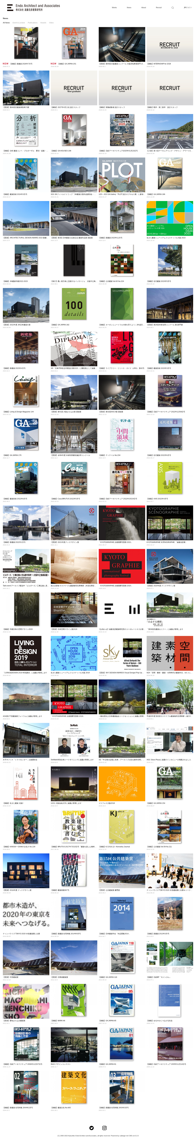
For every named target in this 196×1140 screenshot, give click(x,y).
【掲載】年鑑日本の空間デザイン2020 (18, 629)
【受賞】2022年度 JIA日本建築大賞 (16, 325)
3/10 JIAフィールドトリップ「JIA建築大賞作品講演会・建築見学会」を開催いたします (84, 194)
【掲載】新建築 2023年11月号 (110, 238)
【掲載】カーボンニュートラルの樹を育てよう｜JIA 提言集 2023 (124, 325)
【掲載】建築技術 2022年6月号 (15, 499)
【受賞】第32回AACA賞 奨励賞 (111, 412)
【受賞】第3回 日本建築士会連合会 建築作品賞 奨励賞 (72, 238)
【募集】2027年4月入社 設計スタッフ (65, 107)
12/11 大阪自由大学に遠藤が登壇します (66, 803)
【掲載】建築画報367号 (60, 890)
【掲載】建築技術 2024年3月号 (15, 194)
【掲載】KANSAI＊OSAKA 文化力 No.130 (19, 847)
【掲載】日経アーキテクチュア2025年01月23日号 (118, 151)
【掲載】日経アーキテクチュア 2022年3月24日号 (118, 499)
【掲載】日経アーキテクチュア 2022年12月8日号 (166, 412)
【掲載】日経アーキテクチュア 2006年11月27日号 (22, 1064)
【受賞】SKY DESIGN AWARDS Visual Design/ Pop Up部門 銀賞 (124, 673)
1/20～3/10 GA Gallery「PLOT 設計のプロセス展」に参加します (124, 194)
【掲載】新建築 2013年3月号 (158, 934)
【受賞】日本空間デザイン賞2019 (64, 629)
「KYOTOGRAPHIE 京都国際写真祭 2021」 (116, 542)
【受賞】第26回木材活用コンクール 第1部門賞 (165, 325)
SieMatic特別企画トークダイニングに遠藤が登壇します (72, 760)
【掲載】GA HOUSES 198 (61, 151)
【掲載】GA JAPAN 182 (60, 325)
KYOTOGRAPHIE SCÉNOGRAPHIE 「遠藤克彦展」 (167, 542)
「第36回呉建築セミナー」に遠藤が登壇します (165, 629)
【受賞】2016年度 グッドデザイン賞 (17, 890)
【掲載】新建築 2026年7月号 (21, 64)
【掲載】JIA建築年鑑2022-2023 (15, 281)
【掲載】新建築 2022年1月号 (14, 542)
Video (51, 23)
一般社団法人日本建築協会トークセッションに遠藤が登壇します (124, 716)
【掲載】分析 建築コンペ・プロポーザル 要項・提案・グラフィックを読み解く (34, 151)
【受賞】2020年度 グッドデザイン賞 (161, 586)
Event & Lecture (19, 23)
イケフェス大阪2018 (107, 803)
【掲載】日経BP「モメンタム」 (159, 977)
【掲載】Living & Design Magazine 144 (18, 412)
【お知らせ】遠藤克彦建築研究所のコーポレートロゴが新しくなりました (127, 629)
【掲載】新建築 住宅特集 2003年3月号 (114, 1108)
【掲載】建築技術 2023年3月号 (159, 368)
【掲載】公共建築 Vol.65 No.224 (111, 281)
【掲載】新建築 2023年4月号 (14, 368)
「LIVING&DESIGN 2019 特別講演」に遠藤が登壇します (25, 673)
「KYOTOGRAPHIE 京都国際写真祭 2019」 (68, 716)
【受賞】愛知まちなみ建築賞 (14, 1021)
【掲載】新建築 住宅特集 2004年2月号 (18, 1108)
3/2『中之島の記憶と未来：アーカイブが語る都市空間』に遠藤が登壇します (128, 760)
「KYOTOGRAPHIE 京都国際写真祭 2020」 (116, 586)
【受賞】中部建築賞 (10, 977)
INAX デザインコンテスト (61, 1064)
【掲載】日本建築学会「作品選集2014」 (114, 934)
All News (6, 23)
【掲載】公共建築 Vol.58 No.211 (159, 847)
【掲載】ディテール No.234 (109, 455)
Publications (32, 23)
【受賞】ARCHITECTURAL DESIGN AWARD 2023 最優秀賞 (26, 238)
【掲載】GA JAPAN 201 (67, 64)
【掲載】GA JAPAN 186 (156, 194)
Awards (43, 23)
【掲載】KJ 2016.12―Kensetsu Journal (114, 847)
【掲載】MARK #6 (58, 1021)
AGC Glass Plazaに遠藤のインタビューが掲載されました (169, 760)
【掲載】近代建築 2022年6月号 (159, 455)
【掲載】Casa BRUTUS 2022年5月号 (65, 499)
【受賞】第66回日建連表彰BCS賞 (16, 107)
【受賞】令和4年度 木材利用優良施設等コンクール (70, 455)
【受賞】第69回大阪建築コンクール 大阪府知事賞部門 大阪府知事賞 (125, 64)
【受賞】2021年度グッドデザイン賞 (65, 542)
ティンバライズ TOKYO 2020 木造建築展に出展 (21, 934)
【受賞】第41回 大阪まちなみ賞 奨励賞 (66, 412)
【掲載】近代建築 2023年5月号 (159, 281)
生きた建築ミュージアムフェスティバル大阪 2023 (166, 238)
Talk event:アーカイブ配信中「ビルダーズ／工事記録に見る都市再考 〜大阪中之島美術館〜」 (39, 586)
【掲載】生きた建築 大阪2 (13, 803)
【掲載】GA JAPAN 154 (156, 803)
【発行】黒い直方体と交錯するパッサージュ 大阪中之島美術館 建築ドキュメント (83, 281)
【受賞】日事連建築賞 (59, 977)
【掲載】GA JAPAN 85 (107, 1021)
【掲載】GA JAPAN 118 (108, 977)
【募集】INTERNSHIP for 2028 (159, 64)
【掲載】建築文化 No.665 (61, 1108)
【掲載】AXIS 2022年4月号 (157, 499)
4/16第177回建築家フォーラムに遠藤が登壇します (22, 716)
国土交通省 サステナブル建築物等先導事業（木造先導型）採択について (78, 586)
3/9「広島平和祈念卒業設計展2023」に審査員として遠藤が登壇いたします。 (81, 368)
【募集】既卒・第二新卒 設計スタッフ (162, 107)
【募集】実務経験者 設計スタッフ (112, 107)
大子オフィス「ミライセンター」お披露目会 (20, 760)
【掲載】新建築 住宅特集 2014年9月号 (66, 934)
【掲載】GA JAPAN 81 (107, 1064)
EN (187, 8)
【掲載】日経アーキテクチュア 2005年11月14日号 (166, 1064)
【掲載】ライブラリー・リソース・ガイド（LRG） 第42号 (121, 368)
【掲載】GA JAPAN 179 (12, 455)
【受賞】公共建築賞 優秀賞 (109, 890)
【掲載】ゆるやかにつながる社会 (159, 1021)
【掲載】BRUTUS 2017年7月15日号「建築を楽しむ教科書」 (74, 847)
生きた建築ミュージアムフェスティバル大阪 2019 (70, 673)
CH (190, 8)
